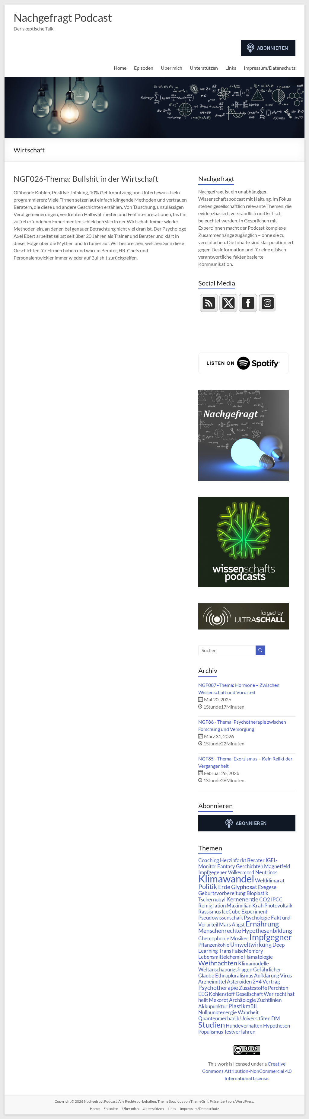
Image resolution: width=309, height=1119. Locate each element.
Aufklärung (266, 975)
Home (120, 68)
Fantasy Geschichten (240, 866)
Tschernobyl (211, 899)
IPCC (277, 899)
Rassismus (209, 911)
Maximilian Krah (245, 905)
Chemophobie (213, 938)
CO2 (264, 899)
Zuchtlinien (269, 1000)
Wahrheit (248, 1012)
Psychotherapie (218, 987)
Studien (211, 1024)
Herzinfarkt (233, 860)
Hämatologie (258, 957)
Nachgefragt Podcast (63, 17)
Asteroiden (239, 981)
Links (230, 68)
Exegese (267, 887)
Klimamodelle (253, 963)
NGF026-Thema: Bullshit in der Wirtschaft (86, 178)
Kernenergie (242, 899)
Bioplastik (257, 893)
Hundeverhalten (244, 1025)
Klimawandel (226, 878)
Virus (286, 975)
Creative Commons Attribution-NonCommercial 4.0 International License (246, 1071)
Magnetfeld (277, 866)
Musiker (239, 938)
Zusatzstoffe (253, 988)
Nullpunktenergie (217, 1012)
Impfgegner (270, 937)
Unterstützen (204, 68)
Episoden (143, 68)
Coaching (208, 860)
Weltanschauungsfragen (225, 969)
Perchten (278, 988)
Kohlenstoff (222, 994)
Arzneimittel (212, 981)
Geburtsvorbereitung (222, 893)
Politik (207, 887)
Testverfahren (239, 1031)
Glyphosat (244, 886)
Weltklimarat (270, 880)
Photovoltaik (278, 905)
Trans (225, 951)
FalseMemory (247, 951)
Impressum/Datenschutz (269, 68)
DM (275, 1018)
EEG (203, 994)
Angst (238, 924)
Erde (224, 886)
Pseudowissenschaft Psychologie (234, 917)
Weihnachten (217, 963)
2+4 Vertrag (266, 981)
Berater (256, 860)
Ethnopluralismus (234, 975)
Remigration (212, 905)
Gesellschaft (249, 994)
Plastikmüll (242, 1006)
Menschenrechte (219, 930)
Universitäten (255, 1018)
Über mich (171, 68)
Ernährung (262, 923)
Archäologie (242, 1000)
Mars (225, 924)
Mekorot (218, 1000)
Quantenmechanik (218, 1018)
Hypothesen (276, 1025)
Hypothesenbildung (267, 930)
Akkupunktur (213, 1006)
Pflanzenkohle (213, 945)
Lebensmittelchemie (220, 957)
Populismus (210, 1031)
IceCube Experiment (244, 911)
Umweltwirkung (251, 944)
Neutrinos (266, 872)
